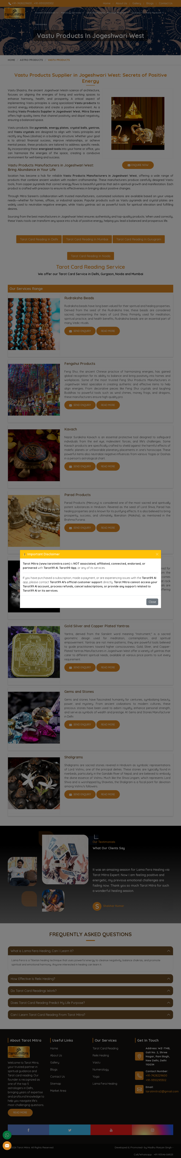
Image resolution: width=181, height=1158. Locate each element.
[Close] (157, 554)
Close (152, 602)
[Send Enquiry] (7, 1145)
